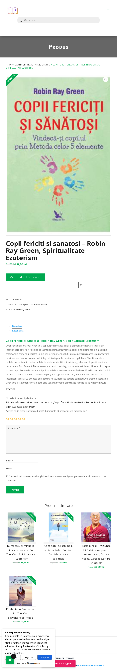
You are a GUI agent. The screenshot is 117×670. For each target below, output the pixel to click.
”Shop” (9, 64)
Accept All (45, 657)
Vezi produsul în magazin (25, 277)
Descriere (17, 326)
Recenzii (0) (18, 330)
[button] (105, 79)
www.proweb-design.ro (91, 665)
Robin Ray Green (22, 309)
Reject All (29, 657)
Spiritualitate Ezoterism (36, 64)
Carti (18, 64)
